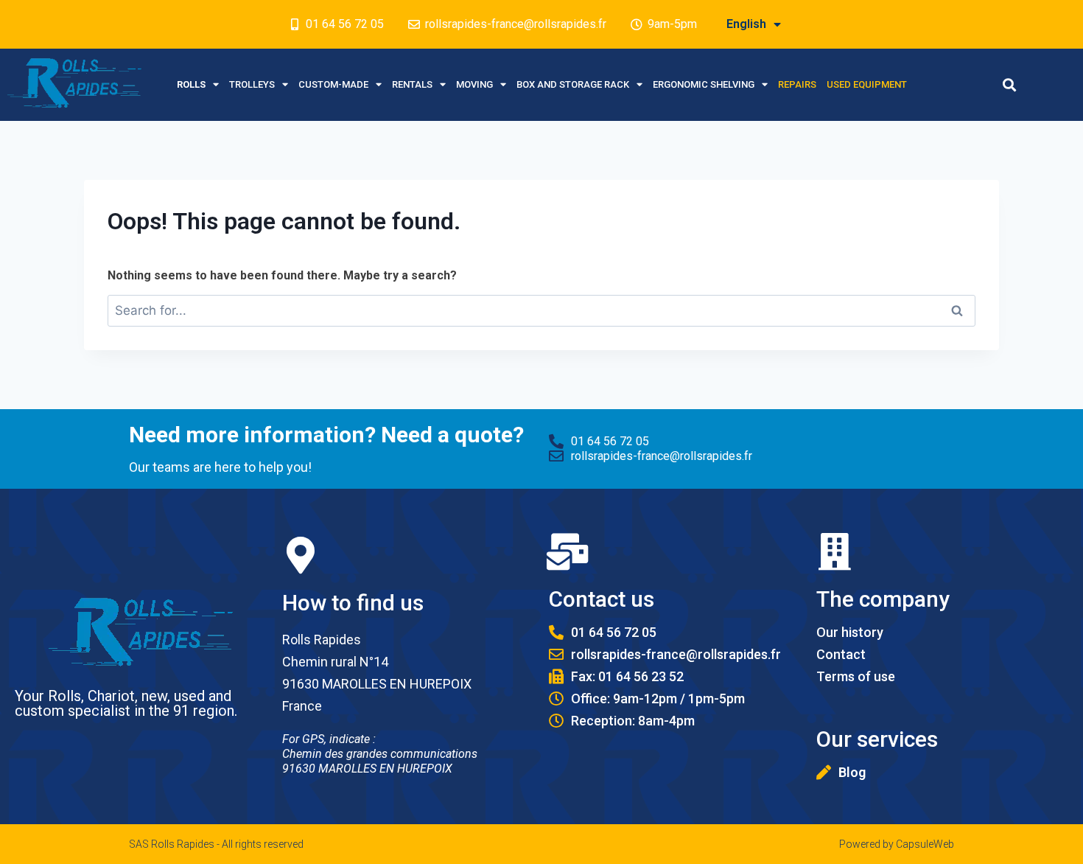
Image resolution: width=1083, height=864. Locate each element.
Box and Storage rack (572, 84)
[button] (1009, 84)
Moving (474, 84)
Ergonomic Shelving (703, 84)
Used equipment (867, 84)
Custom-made (333, 84)
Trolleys (252, 84)
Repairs (797, 84)
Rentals (412, 84)
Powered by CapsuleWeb (896, 844)
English (746, 24)
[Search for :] (541, 311)
